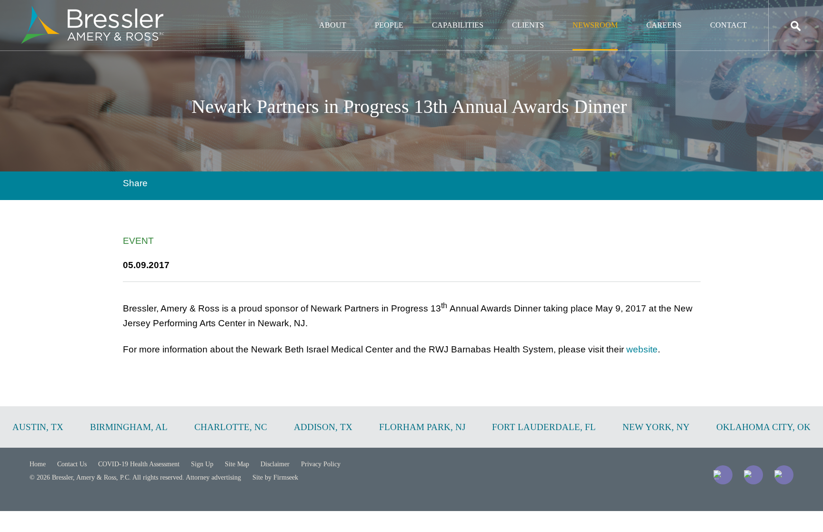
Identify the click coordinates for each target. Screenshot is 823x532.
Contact (728, 25)
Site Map (237, 464)
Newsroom (595, 25)
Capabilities (457, 25)
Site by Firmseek (275, 477)
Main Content (377, 12)
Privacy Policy (321, 464)
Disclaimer (275, 464)
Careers (664, 25)
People (389, 25)
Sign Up (202, 464)
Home (38, 464)
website (642, 349)
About (332, 25)
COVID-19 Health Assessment (139, 464)
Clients (528, 25)
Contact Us (72, 464)
